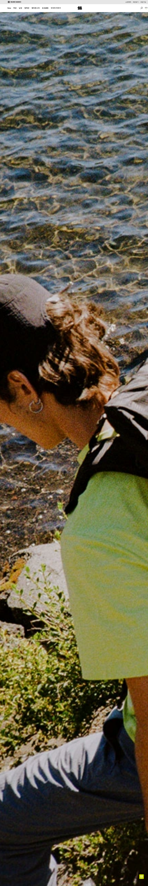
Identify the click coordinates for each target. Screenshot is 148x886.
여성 (15, 8)
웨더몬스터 (36, 8)
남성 (20, 8)
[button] (2, 449)
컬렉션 (26, 8)
